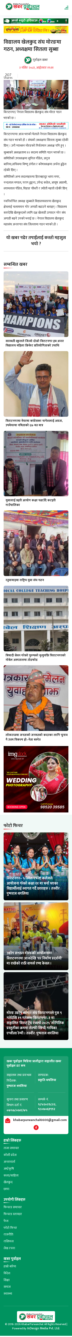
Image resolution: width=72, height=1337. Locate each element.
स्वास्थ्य (8, 1293)
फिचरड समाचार (13, 1207)
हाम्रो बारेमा (10, 1266)
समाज (7, 1287)
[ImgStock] (36, 780)
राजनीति (8, 1234)
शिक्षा (7, 1280)
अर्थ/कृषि (9, 1168)
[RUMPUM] (36, 31)
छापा (6, 1189)
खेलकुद (8, 1182)
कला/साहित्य (11, 1175)
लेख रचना (9, 1248)
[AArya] (36, 22)
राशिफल (9, 1241)
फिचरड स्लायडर (13, 1214)
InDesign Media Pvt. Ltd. (43, 1328)
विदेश (7, 1273)
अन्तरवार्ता (9, 1162)
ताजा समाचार (11, 1148)
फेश (6, 1221)
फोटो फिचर (10, 1228)
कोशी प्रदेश (10, 1155)
